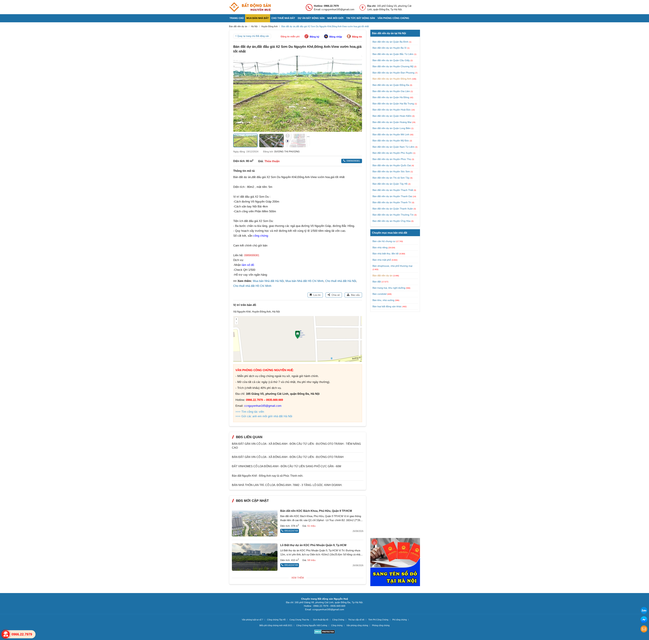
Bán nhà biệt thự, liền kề (385, 253)
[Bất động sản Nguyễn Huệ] (250, 7)
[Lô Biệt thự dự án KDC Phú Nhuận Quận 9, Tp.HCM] (255, 557)
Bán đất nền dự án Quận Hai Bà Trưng (393, 103)
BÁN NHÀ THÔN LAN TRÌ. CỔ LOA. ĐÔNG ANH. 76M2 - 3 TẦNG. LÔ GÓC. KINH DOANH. (287, 485)
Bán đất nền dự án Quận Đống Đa (391, 85)
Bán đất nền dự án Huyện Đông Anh (392, 78)
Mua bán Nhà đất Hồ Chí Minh (304, 281)
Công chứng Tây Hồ (276, 620)
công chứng (260, 235)
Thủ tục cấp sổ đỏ (356, 620)
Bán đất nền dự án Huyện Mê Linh (391, 134)
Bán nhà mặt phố (381, 259)
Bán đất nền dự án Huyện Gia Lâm (391, 91)
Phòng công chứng (381, 625)
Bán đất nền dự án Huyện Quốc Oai (392, 165)
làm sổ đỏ (248, 265)
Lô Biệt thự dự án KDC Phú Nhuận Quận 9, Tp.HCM (313, 545)
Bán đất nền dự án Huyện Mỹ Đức (391, 140)
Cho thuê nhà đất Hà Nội (340, 281)
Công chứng (337, 625)
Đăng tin (357, 36)
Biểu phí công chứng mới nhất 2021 (275, 625)
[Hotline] (6, 634)
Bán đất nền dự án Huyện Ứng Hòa (391, 221)
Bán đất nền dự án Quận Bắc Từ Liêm (393, 54)
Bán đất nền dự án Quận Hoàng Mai (392, 122)
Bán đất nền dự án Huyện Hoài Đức (391, 109)
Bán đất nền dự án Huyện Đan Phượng (393, 72)
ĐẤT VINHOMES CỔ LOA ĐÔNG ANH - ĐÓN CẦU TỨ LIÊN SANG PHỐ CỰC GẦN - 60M (286, 466)
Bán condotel (379, 294)
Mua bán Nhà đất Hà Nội (268, 281)
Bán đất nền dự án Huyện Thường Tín (393, 214)
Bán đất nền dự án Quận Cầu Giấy (391, 60)
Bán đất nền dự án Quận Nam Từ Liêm (393, 146)
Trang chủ (237, 18)
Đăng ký (314, 36)
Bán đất (376, 281)
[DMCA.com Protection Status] (324, 632)
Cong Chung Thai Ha (299, 620)
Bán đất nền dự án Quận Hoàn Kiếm (392, 116)
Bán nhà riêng (380, 247)
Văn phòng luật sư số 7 (252, 620)
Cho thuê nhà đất (283, 18)
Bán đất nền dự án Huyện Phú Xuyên (392, 153)
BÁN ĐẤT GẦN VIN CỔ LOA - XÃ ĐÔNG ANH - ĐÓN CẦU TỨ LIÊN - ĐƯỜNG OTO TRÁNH (288, 457)
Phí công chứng (399, 620)
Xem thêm (297, 577)
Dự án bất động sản (311, 18)
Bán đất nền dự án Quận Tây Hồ (390, 183)
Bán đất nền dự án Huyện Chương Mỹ (393, 66)
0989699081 (353, 160)
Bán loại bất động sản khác (387, 306)
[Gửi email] (644, 629)
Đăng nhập (335, 36)
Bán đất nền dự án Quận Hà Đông (391, 97)
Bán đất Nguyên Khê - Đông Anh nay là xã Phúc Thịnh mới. (267, 475)
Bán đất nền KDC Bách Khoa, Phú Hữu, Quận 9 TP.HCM (316, 510)
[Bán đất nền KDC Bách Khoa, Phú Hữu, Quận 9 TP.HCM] (255, 522)
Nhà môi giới (335, 18)
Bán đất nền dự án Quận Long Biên (391, 128)
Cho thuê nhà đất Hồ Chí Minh (252, 285)
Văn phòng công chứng (393, 18)
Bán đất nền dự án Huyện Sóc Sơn (391, 171)
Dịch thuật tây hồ (320, 620)
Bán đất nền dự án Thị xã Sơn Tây (391, 177)
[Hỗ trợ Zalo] (644, 611)
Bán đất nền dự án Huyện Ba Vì (389, 47)
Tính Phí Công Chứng (378, 620)
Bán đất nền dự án (382, 275)
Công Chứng (338, 620)
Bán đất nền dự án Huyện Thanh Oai (392, 196)
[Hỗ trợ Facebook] (644, 620)
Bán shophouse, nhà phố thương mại (392, 266)
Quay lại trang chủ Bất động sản (253, 36)
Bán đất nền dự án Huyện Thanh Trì (392, 202)
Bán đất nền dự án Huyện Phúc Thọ (392, 159)
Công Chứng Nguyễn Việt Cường (311, 625)
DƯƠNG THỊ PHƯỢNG (287, 151)
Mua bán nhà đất (257, 18)
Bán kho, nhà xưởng (383, 300)
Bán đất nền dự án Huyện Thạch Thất (393, 190)
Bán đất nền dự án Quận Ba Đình (390, 41)
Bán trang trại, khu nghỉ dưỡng (388, 287)
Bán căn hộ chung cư (383, 241)
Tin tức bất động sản (360, 18)
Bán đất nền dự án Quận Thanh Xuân (393, 208)
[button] (359, 93)
